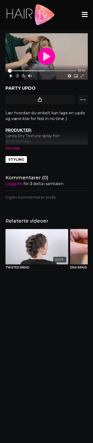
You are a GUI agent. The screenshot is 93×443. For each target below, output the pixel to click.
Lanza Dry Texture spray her (32, 136)
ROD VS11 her (18, 141)
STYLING (16, 159)
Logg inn (14, 183)
